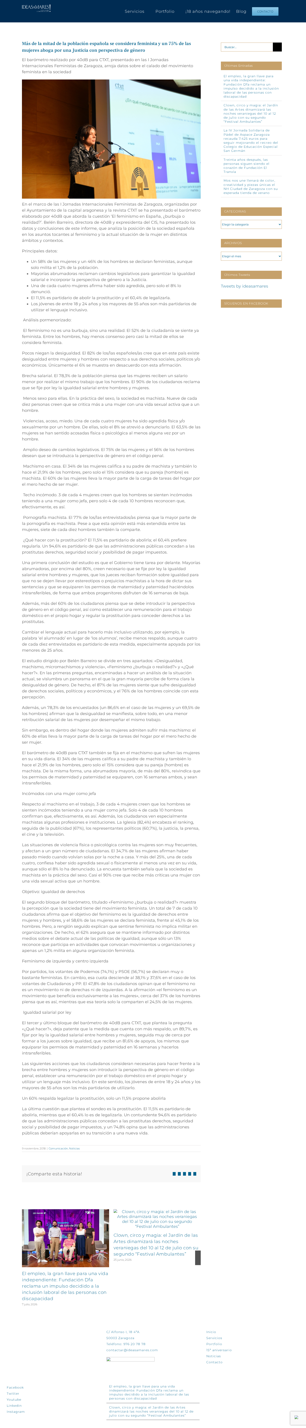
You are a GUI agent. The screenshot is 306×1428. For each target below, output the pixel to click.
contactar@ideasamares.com (132, 1350)
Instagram (16, 1412)
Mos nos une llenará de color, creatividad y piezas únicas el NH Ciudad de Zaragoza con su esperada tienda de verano (251, 186)
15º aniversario (219, 1350)
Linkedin (14, 1406)
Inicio (211, 1332)
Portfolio (214, 1344)
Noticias (74, 1148)
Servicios (214, 1338)
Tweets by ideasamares (244, 286)
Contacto (214, 1362)
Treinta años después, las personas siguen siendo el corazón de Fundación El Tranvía (246, 166)
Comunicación (58, 1148)
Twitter (13, 1393)
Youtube (14, 1400)
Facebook (15, 1387)
